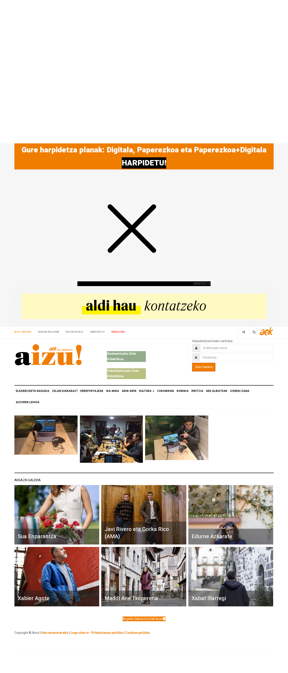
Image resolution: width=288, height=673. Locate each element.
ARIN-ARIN (129, 391)
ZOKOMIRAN (165, 391)
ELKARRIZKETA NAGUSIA (32, 391)
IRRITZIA (197, 391)
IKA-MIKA (112, 391)
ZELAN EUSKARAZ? (65, 391)
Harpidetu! (97, 332)
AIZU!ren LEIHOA (27, 402)
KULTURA (145, 391)
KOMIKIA (183, 391)
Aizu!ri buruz (74, 332)
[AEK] (266, 331)
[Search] (254, 332)
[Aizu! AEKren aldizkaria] (48, 355)
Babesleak (118, 332)
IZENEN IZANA (239, 391)
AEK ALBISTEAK (216, 391)
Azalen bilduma (48, 332)
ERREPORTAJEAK (91, 391)
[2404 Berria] (144, 306)
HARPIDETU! (144, 163)
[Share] (243, 332)
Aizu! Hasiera (22, 332)
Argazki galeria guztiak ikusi (142, 619)
